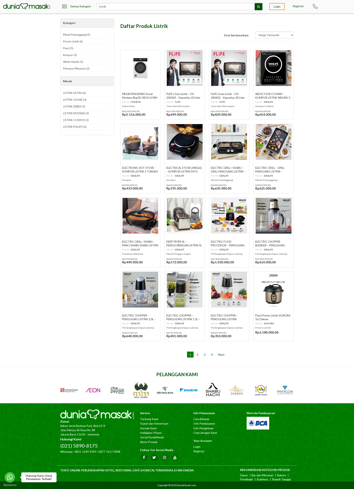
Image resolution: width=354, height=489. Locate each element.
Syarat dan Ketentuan (154, 423)
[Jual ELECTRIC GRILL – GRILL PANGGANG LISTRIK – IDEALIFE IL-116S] (274, 142)
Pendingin (246, 479)
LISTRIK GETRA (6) (74, 93)
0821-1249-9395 (85, 451)
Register (298, 6)
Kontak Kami (148, 428)
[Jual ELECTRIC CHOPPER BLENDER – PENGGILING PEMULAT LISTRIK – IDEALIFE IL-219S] (274, 216)
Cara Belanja (201, 419)
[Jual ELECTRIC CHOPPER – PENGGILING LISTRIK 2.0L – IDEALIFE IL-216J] (140, 290)
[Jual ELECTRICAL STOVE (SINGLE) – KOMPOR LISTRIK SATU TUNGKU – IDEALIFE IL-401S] (185, 142)
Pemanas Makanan (132, 253)
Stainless (262, 479)
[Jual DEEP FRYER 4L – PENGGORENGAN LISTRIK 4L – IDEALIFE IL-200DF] (185, 216)
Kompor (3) (70, 55)
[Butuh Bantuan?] (317, 6)
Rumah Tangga (281, 479)
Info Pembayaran (204, 423)
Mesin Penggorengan (178, 253)
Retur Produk (148, 442)
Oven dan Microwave (178, 106)
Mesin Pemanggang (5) (76, 34)
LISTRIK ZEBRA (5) (74, 106)
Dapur (244, 475)
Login (276, 6)
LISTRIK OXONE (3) (74, 99)
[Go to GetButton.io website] (9, 485)
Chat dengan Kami (205, 432)
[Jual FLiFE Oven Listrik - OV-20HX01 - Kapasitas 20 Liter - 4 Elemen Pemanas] (185, 68)
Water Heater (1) (73, 61)
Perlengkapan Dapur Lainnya (227, 253)
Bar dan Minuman (262, 475)
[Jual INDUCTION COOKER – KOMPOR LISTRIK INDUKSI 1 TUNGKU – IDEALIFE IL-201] (274, 68)
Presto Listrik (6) (73, 41)
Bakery (281, 475)
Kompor (127, 180)
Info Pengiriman (203, 428)
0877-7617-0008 (109, 451)
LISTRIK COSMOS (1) (76, 120)
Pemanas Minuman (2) (76, 68)
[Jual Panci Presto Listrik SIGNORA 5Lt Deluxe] (274, 290)
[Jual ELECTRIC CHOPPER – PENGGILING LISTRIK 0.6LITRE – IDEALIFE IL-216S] (229, 290)
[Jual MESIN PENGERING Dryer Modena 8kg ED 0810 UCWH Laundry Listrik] (140, 68)
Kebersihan (128, 106)
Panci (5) (68, 48)
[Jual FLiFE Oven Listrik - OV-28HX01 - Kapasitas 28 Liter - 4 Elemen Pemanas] (229, 68)
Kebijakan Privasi (151, 432)
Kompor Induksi (264, 106)
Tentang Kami (149, 419)
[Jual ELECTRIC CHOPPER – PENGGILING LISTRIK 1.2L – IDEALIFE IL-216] (185, 290)
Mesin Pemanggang (222, 180)
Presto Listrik (263, 327)
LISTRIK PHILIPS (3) (74, 126)
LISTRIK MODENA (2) (76, 113)
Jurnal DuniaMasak (152, 437)
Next (221, 354)
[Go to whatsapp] (10, 477)
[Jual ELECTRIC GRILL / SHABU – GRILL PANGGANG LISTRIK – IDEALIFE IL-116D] (229, 142)
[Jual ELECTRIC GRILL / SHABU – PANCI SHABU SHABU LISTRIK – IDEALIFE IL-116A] (140, 216)
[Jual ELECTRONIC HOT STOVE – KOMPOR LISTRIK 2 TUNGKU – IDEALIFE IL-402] (140, 142)
